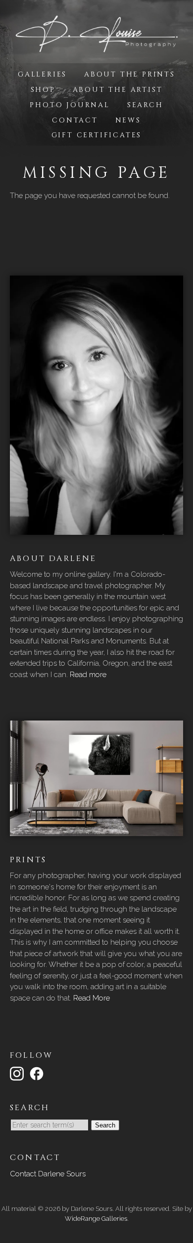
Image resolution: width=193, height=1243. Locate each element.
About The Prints (129, 74)
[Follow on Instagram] (18, 1073)
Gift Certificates (96, 135)
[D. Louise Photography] (96, 47)
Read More (91, 998)
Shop (43, 89)
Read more (88, 674)
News (128, 120)
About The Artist (118, 89)
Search (145, 105)
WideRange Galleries (96, 1218)
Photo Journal (69, 105)
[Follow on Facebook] (38, 1073)
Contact (75, 120)
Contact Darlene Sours (48, 1173)
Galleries (42, 74)
